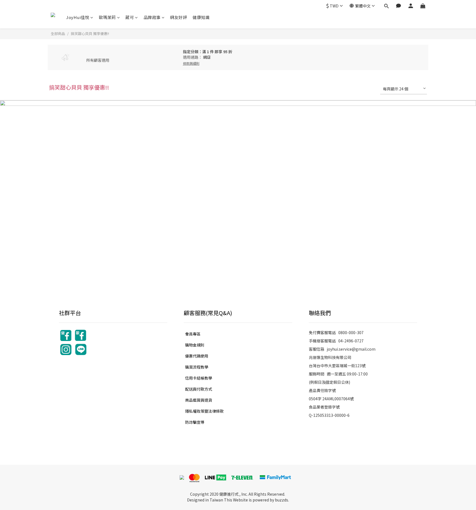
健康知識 (201, 17)
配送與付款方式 (198, 389)
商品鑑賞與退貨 (198, 400)
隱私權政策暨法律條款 (204, 411)
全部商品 (58, 33)
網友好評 (178, 17)
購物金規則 (194, 345)
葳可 (129, 17)
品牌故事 (152, 17)
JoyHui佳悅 (77, 17)
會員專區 (193, 334)
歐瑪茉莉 (107, 17)
